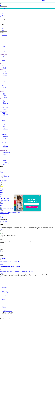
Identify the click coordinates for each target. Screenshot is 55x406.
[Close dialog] (39, 195)
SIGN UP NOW (32, 206)
